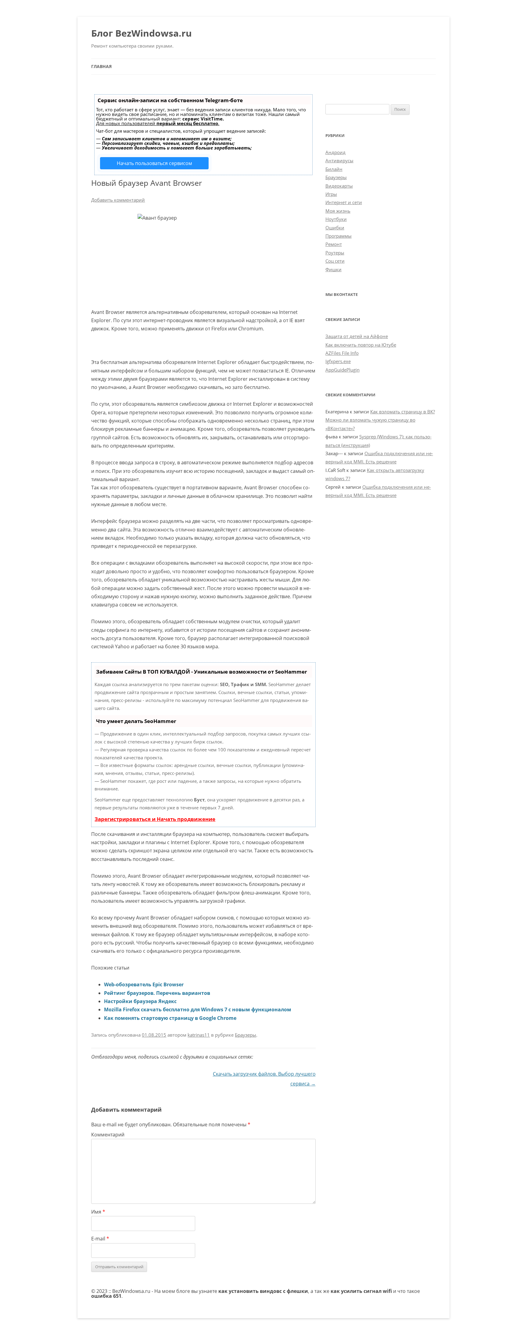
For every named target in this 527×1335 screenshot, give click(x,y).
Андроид (335, 152)
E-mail (100, 1238)
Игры (331, 194)
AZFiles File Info (342, 353)
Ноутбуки (336, 219)
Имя (98, 1211)
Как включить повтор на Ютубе (360, 345)
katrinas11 (199, 1035)
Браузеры (245, 1035)
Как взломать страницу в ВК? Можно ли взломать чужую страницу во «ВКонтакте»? (380, 419)
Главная (101, 66)
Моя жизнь (337, 211)
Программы (338, 236)
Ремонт (333, 244)
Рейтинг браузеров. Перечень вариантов (157, 993)
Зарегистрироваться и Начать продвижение (155, 818)
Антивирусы (339, 160)
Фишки (333, 269)
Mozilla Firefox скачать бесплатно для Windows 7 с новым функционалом (197, 1009)
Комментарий (107, 1134)
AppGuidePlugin (342, 370)
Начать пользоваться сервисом (154, 163)
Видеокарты (339, 186)
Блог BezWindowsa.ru (141, 33)
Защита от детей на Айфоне (356, 336)
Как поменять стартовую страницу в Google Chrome (170, 1018)
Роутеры (334, 253)
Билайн (333, 169)
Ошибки (334, 228)
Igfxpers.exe (338, 361)
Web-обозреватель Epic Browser (144, 984)
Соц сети (335, 261)
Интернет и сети (343, 202)
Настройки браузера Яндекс (140, 1001)
